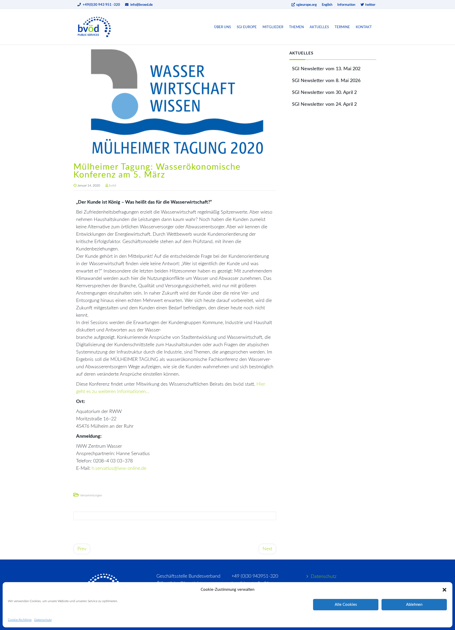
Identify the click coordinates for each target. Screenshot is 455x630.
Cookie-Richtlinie (20, 619)
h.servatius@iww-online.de (119, 468)
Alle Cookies (346, 605)
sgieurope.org (306, 5)
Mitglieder (273, 27)
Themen (296, 27)
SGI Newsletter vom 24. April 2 (324, 104)
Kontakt (364, 27)
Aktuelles (319, 27)
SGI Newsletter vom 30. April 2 (324, 92)
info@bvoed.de (141, 5)
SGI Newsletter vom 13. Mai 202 (326, 69)
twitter (369, 5)
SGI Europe (247, 27)
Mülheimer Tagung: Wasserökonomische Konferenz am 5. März (157, 171)
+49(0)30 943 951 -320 (101, 5)
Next (267, 549)
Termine (342, 27)
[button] (444, 589)
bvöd (112, 185)
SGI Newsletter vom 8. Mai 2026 (326, 80)
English (327, 5)
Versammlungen (91, 495)
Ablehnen (414, 605)
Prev (81, 549)
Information (346, 5)
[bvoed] (94, 27)
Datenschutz (43, 619)
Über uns (222, 27)
